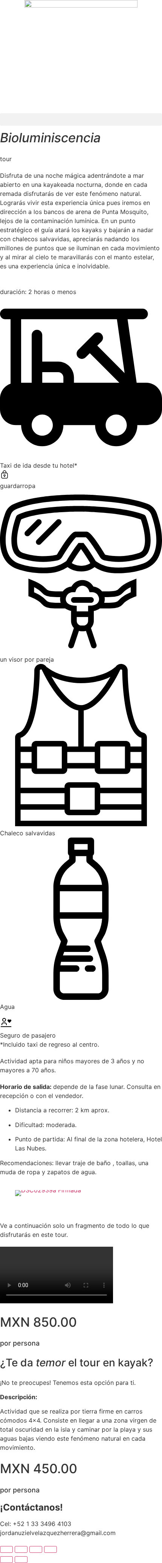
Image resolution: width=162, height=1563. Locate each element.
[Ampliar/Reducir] (6, 1549)
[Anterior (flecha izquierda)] (6, 1559)
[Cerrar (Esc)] (50, 1549)
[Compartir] (35, 1549)
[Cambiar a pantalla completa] (21, 1549)
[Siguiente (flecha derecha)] (21, 1559)
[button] (81, 119)
